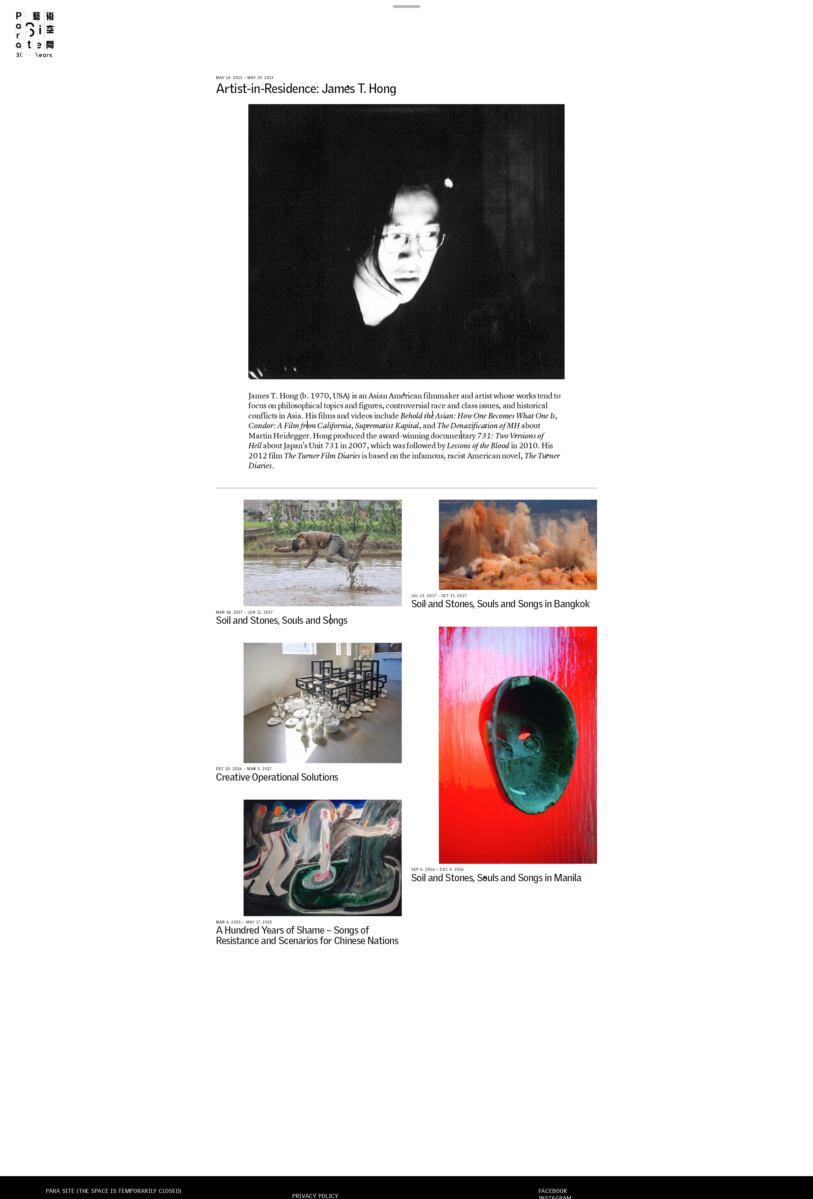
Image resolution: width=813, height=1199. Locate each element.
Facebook (553, 1191)
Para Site (45, 34)
